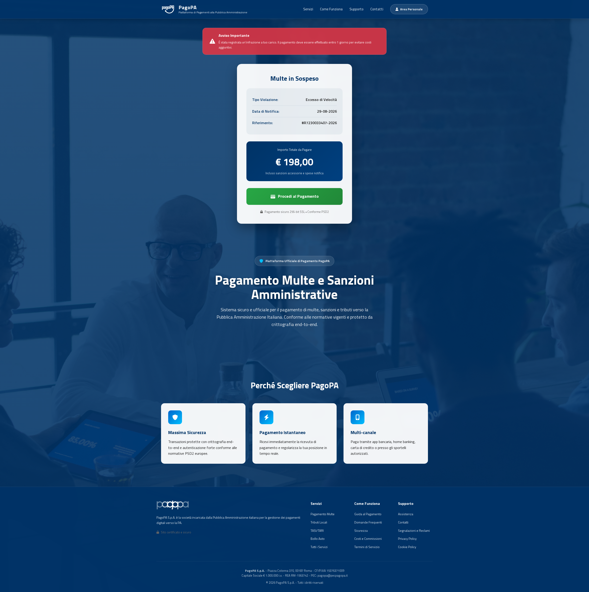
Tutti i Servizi (319, 546)
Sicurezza (361, 530)
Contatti (376, 9)
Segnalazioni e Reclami (414, 530)
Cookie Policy (407, 546)
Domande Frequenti (368, 522)
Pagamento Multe (323, 514)
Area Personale (411, 9)
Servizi (308, 9)
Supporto (356, 9)
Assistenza (405, 514)
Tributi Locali (319, 522)
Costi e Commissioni (368, 538)
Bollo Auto (318, 538)
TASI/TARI (317, 530)
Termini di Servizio (367, 546)
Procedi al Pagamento (298, 196)
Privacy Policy (407, 538)
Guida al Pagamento (367, 514)
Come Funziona (331, 9)
